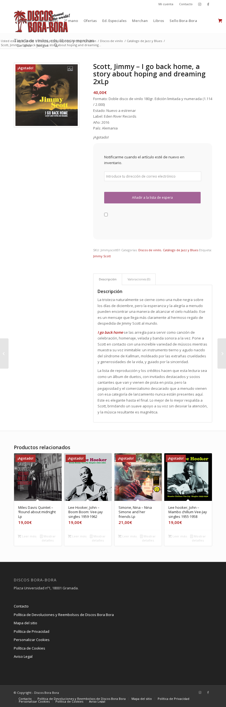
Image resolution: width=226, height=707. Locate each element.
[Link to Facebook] (208, 4)
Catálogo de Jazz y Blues (180, 250)
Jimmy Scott (102, 256)
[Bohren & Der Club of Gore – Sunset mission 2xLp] (221, 353)
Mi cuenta (165, 4)
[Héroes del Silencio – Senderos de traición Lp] (4, 353)
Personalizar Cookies (32, 639)
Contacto (186, 4)
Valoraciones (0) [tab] (139, 279)
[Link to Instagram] (200, 4)
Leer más (28, 536)
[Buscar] (55, 45)
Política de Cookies (29, 648)
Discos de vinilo (149, 250)
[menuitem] (166, 4)
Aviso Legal (23, 656)
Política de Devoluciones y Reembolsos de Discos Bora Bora (64, 614)
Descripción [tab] (108, 279)
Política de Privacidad (31, 631)
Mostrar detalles (49, 538)
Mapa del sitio (25, 622)
